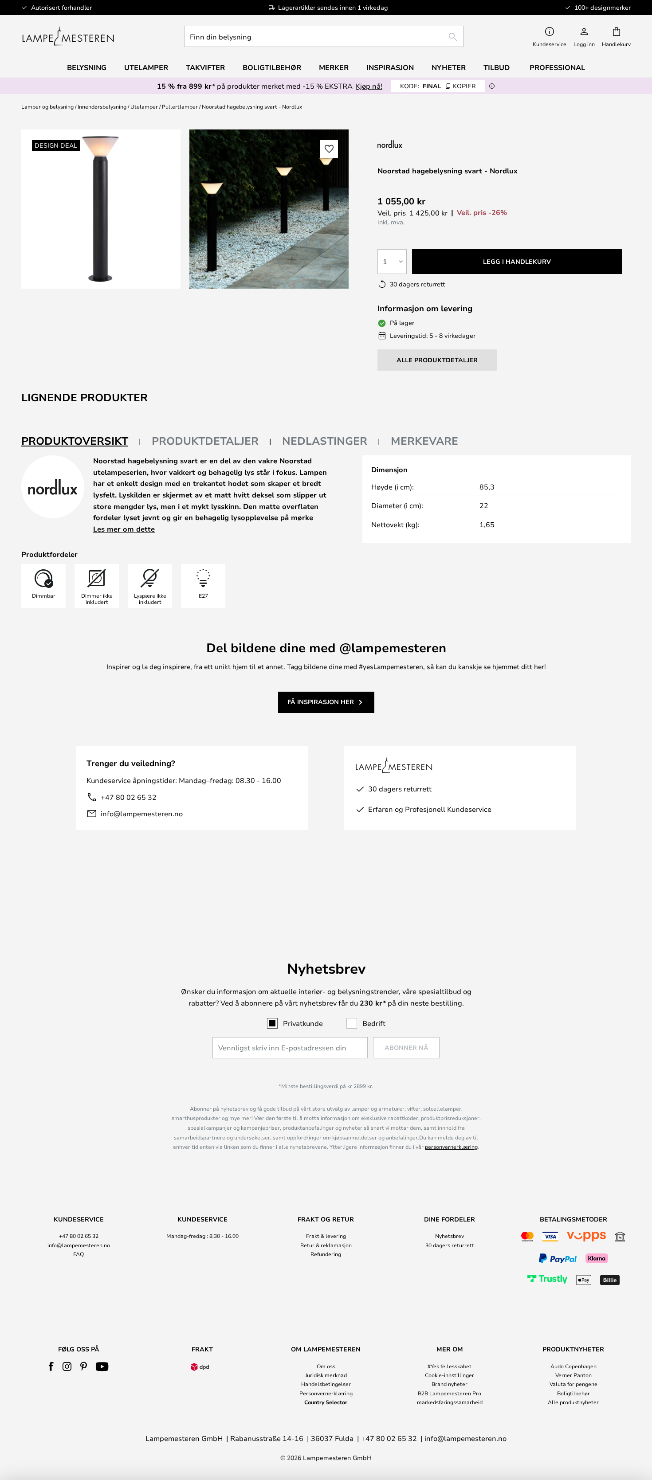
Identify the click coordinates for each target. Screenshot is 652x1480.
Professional (557, 67)
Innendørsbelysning (102, 106)
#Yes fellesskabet (449, 1366)
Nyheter (449, 67)
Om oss (326, 1366)
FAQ (78, 1253)
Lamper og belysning (47, 106)
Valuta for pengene (573, 1383)
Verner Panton (573, 1374)
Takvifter (205, 67)
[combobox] (324, 36)
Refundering (325, 1253)
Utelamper (144, 106)
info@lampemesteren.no (142, 813)
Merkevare (424, 441)
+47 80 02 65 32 (129, 797)
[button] (329, 149)
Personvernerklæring (326, 1393)
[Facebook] (51, 1366)
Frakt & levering (326, 1235)
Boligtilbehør (573, 1393)
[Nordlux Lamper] (433, 144)
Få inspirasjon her (320, 701)
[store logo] (68, 36)
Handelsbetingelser (326, 1383)
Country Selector (325, 1402)
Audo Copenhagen (573, 1366)
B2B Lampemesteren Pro (449, 1393)
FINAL (438, 86)
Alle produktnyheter (573, 1402)
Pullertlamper (180, 106)
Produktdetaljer (205, 441)
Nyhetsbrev (449, 1235)
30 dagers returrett (449, 1245)
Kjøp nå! (369, 85)
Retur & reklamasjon (326, 1245)
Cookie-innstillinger (449, 1374)
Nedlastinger (324, 441)
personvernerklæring (451, 1146)
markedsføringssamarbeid (450, 1402)
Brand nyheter (449, 1383)
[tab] (81, 441)
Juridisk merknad (326, 1374)
